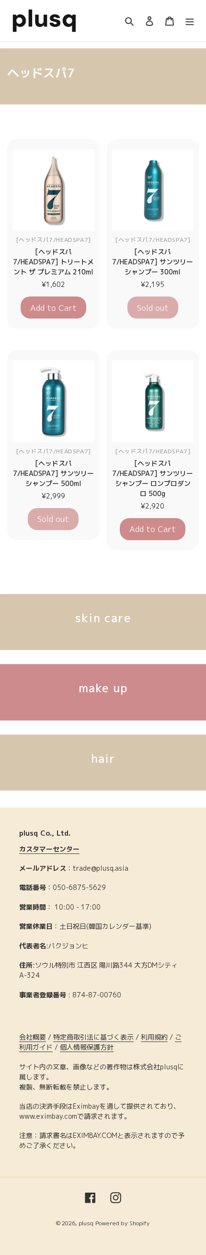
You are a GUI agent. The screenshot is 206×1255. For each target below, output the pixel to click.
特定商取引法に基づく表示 (93, 1037)
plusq (86, 1223)
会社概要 (32, 1037)
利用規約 (154, 1037)
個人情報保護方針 (87, 1047)
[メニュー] (190, 21)
